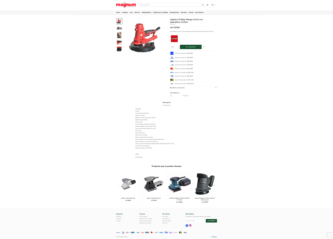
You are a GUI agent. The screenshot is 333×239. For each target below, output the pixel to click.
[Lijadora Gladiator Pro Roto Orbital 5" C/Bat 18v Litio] (179, 184)
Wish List (165, 223)
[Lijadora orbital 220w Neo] (128, 184)
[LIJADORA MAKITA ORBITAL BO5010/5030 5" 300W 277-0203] (205, 184)
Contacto (118, 218)
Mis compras (166, 218)
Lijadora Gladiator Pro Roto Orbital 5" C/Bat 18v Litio (179, 199)
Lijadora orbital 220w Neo (128, 198)
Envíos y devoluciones (145, 221)
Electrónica (199, 12)
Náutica (137, 12)
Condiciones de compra (145, 218)
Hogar (191, 12)
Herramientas (146, 12)
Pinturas (184, 12)
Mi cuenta (165, 216)
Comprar (191, 47)
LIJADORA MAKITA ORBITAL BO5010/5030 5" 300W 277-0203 (205, 199)
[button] (215, 189)
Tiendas (118, 221)
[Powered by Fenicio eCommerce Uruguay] (214, 237)
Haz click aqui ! (139, 157)
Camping (125, 12)
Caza (131, 12)
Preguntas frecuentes (145, 223)
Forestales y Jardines (160, 12)
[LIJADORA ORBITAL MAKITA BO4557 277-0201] (154, 184)
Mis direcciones (167, 221)
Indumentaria (174, 12)
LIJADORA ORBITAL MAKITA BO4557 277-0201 (154, 199)
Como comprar (143, 216)
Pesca (118, 12)
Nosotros (118, 216)
